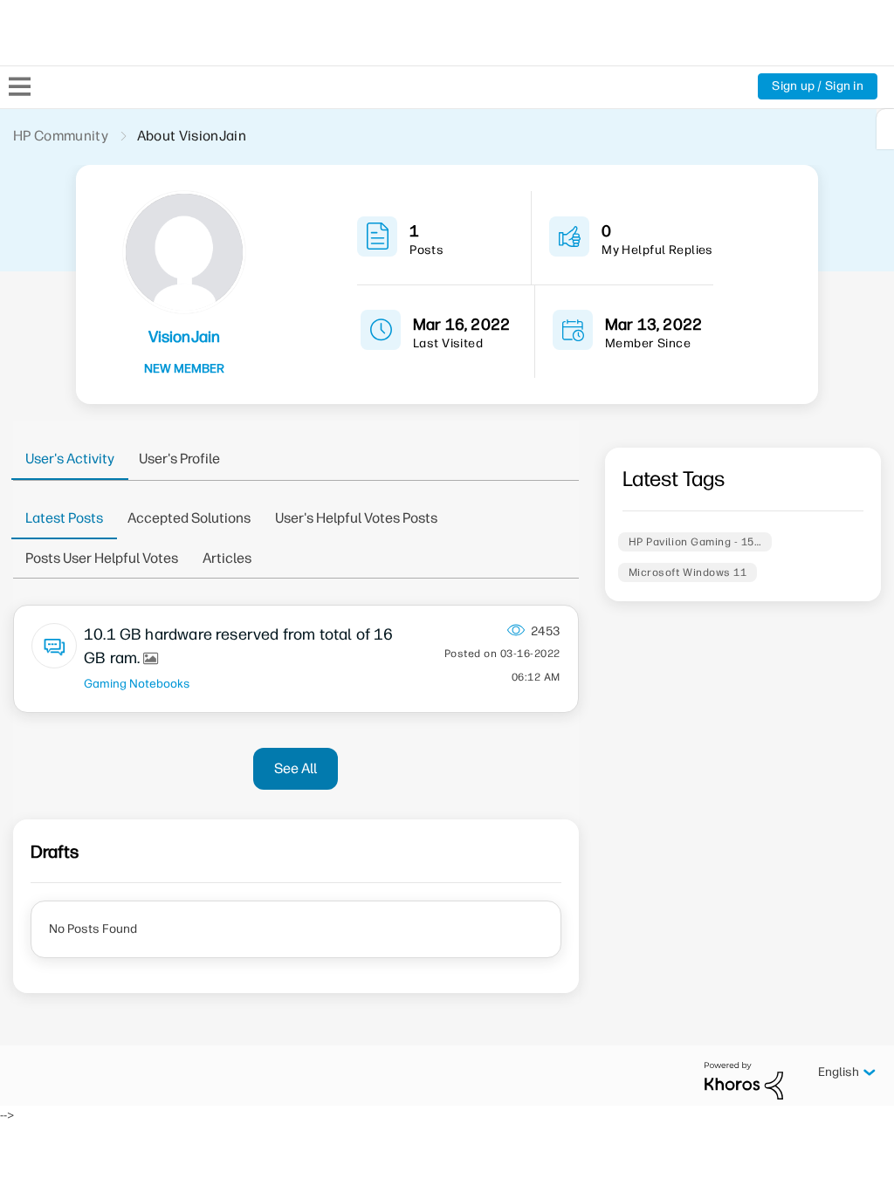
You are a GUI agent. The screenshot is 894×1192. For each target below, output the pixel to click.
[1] (885, 129)
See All (295, 768)
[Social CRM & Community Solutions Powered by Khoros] (744, 1079)
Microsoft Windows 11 (688, 572)
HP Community (60, 135)
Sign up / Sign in (817, 86)
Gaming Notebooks (136, 683)
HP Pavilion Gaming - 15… (695, 542)
